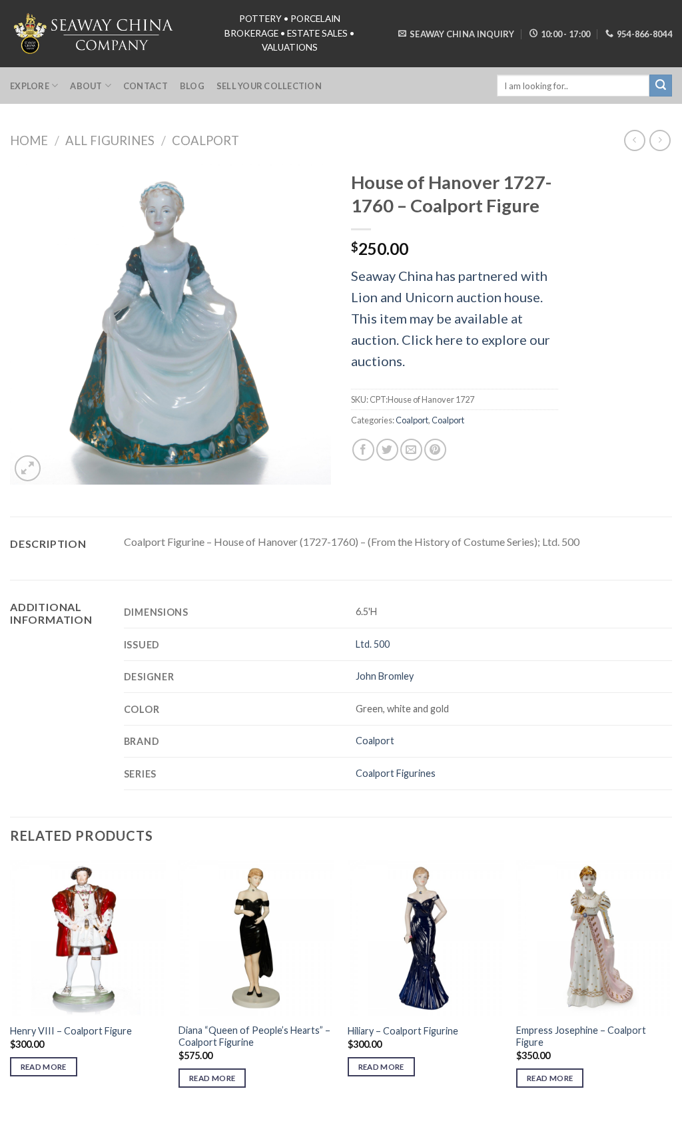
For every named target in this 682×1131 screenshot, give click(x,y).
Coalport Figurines (396, 773)
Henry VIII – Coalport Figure (71, 1030)
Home (29, 140)
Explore (29, 86)
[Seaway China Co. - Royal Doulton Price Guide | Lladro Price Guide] (94, 33)
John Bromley (385, 676)
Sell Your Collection (269, 86)
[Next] (671, 986)
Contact (145, 86)
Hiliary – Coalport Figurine (403, 1030)
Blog (192, 86)
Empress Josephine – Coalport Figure (581, 1036)
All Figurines (110, 140)
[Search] (660, 86)
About (86, 86)
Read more (44, 1066)
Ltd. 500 (373, 644)
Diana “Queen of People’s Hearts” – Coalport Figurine (254, 1036)
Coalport (205, 140)
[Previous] (11, 986)
